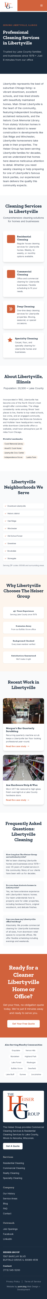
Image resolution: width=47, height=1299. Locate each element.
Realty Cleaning (11, 1173)
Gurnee (23, 1074)
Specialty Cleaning (12, 1178)
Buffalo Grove (17, 1068)
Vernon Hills (30, 1050)
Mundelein (15, 1056)
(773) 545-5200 (11, 1270)
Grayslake (16, 1050)
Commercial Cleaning (14, 1168)
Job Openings (10, 1229)
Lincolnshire (36, 1074)
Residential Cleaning (13, 1163)
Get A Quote (13, 1146)
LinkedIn (7, 1239)
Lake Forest (16, 1062)
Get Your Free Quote (23, 1023)
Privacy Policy (13, 1281)
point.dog (22, 1286)
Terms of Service (32, 1281)
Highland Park (30, 1056)
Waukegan (31, 1062)
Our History (9, 1193)
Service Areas (10, 1198)
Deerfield (32, 1068)
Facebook (8, 1234)
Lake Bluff (10, 1074)
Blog (5, 1203)
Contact (7, 1213)
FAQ (5, 1208)
